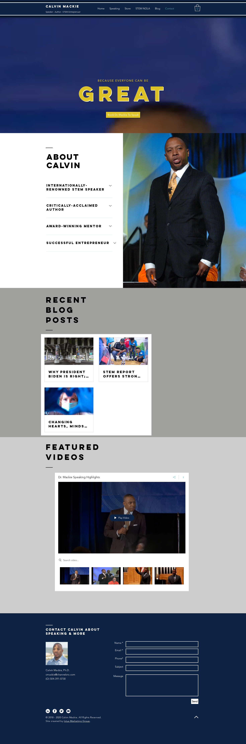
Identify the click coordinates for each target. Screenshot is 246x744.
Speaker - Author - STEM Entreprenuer (63, 12)
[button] (197, 7)
